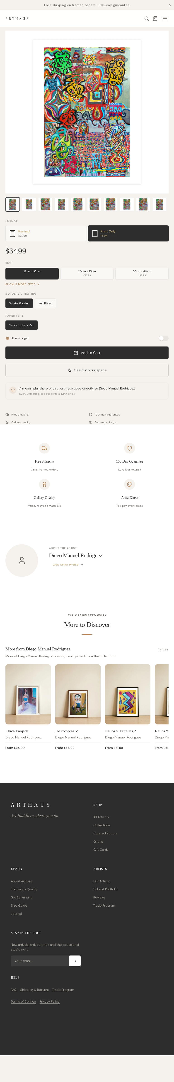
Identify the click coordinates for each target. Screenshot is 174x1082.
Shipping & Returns (34, 990)
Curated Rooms (105, 833)
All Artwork (101, 817)
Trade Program (104, 905)
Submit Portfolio (105, 889)
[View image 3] (45, 204)
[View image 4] (61, 204)
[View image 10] (159, 204)
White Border (19, 303)
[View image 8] (127, 204)
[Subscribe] (75, 960)
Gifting (98, 841)
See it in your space (90, 370)
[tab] (45, 233)
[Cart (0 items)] (155, 18)
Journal (16, 914)
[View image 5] (78, 204)
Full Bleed (45, 303)
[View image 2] (29, 204)
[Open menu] (165, 18)
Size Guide (19, 905)
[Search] (146, 18)
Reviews (99, 897)
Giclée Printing (21, 897)
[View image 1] (12, 204)
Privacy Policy (50, 1001)
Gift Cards (101, 850)
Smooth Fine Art (21, 325)
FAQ (14, 990)
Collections (101, 825)
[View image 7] (110, 204)
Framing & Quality (24, 889)
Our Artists (101, 881)
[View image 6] (94, 204)
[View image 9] (143, 204)
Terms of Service (23, 1001)
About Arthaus (22, 881)
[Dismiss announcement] (170, 5)
